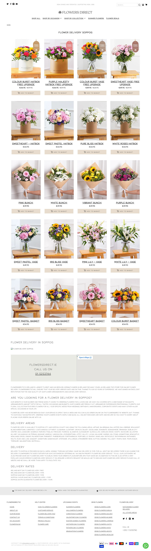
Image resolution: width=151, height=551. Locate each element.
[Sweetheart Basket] (92, 298)
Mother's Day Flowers (75, 524)
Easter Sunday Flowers (76, 521)
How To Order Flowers (47, 507)
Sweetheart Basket (92, 320)
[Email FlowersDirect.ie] (17, 4)
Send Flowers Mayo (102, 528)
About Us (14, 510)
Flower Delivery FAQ (46, 514)
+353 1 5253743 (130, 530)
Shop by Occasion (51, 18)
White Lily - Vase (125, 261)
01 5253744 (43, 373)
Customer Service (45, 510)
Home (8, 24)
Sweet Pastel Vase (26, 261)
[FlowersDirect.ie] (75, 12)
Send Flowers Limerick (103, 521)
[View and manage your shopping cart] (147, 5)
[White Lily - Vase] (125, 239)
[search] (139, 5)
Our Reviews (15, 514)
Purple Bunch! (125, 202)
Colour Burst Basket (125, 320)
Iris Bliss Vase (59, 261)
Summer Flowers (96, 18)
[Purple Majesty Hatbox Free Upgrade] (59, 58)
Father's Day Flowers (75, 528)
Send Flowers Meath (103, 531)
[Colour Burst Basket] (125, 298)
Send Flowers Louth (103, 524)
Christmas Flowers (74, 514)
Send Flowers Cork (102, 507)
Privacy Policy (44, 521)
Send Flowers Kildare (103, 517)
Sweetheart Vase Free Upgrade (125, 83)
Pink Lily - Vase (92, 261)
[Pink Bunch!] (26, 179)
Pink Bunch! (26, 202)
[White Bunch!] (59, 179)
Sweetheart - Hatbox (26, 143)
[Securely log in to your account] (143, 4)
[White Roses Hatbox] (125, 120)
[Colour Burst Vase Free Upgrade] (92, 58)
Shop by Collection (73, 18)
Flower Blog (15, 524)
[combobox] (127, 5)
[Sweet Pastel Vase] (26, 239)
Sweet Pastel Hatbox (59, 143)
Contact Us (15, 517)
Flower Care (43, 524)
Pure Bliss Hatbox (92, 143)
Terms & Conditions (46, 517)
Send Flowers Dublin (103, 510)
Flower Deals (112, 18)
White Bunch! (59, 202)
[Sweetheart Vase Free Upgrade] (125, 58)
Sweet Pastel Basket (25, 320)
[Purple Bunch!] (125, 179)
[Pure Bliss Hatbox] (92, 120)
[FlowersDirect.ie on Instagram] (14, 4)
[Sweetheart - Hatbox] (26, 120)
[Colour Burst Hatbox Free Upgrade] (26, 58)
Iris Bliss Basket (58, 320)
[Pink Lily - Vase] (92, 239)
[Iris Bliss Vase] (59, 239)
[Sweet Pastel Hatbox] (59, 120)
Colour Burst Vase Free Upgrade (92, 83)
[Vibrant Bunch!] (92, 179)
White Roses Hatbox (125, 143)
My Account (15, 521)
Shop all (36, 18)
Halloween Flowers (74, 510)
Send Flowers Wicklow (103, 534)
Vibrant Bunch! (92, 202)
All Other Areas (130, 512)
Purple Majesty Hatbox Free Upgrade (59, 83)
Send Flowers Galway (103, 514)
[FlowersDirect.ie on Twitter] (8, 4)
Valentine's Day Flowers (76, 517)
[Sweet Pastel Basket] (26, 298)
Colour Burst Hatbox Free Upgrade (26, 83)
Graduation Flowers (74, 531)
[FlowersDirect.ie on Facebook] (11, 4)
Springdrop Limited (28, 543)
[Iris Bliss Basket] (59, 298)
